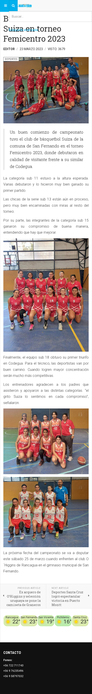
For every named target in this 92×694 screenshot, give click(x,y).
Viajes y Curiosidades (67, 629)
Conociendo (21, 629)
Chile (34, 629)
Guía (85, 629)
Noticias (83, 634)
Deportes (44, 629)
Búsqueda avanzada (23, 30)
